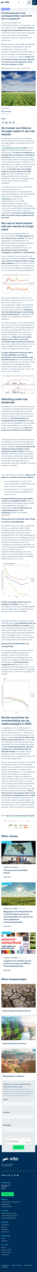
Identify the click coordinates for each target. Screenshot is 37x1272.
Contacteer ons (7, 1194)
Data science (5, 1232)
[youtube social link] (17, 1175)
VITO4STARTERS (6, 1206)
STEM (3, 1238)
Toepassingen (5, 1204)
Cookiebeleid (4, 1267)
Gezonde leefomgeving (8, 1218)
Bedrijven (4, 1199)
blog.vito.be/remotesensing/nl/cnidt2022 (20, 816)
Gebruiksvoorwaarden (17, 1265)
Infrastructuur (5, 1225)
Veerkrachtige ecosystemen (9, 1216)
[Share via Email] (13, 122)
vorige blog (5, 199)
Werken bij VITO (6, 1250)
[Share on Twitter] (10, 122)
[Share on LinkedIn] (6, 122)
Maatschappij (5, 1236)
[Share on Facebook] (2, 122)
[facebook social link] (12, 1175)
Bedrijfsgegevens (5, 1265)
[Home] (4, 2)
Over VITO (4, 1245)
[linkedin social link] (9, 1175)
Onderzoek (5, 1222)
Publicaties (4, 1229)
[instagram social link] (14, 1175)
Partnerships (5, 1255)
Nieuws (3, 1247)
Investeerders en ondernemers (10, 1202)
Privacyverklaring (28, 1265)
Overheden (4, 1211)
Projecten (4, 1227)
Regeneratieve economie (9, 1213)
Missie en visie (5, 1252)
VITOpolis (4, 1241)
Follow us (4, 1175)
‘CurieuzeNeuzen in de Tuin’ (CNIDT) (14, 148)
